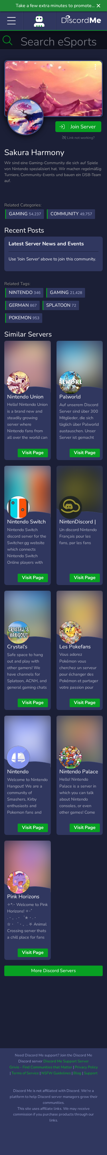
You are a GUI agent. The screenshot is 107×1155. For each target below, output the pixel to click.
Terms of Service (25, 1073)
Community (71, 214)
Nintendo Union (25, 396)
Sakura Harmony (34, 152)
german (23, 305)
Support (91, 1073)
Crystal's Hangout (17, 650)
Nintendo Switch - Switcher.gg (26, 525)
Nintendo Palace (78, 771)
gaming (66, 292)
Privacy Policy (86, 1067)
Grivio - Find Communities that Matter (40, 1067)
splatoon (61, 305)
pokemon (24, 318)
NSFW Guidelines (56, 1073)
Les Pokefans (75, 646)
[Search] (7, 40)
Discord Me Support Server (66, 1061)
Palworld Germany (70, 400)
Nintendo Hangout (18, 775)
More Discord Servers (53, 971)
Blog (77, 1073)
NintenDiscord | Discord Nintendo (77, 530)
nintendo (25, 292)
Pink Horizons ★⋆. (23, 900)
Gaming (25, 214)
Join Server (83, 126)
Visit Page (33, 453)
